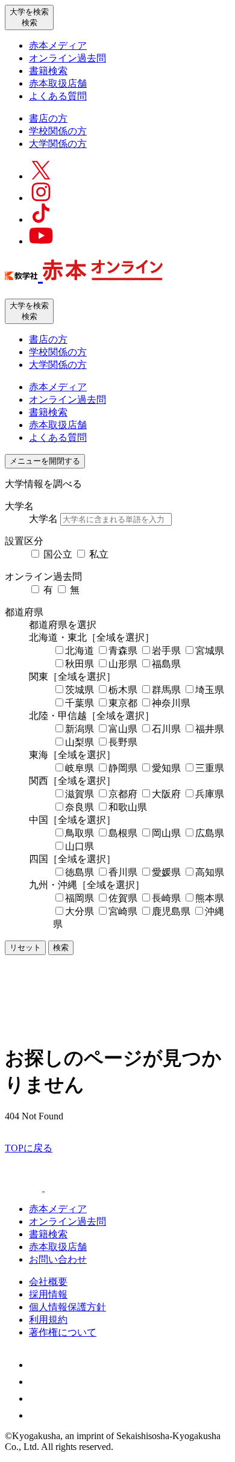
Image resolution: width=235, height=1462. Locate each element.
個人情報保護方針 (67, 1307)
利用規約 (48, 1319)
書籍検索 (48, 71)
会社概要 (48, 1282)
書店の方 (48, 118)
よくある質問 (58, 96)
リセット (25, 947)
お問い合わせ (58, 1259)
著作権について (62, 1332)
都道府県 (24, 612)
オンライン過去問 (67, 58)
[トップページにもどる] (84, 274)
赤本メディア (58, 45)
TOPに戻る (28, 1148)
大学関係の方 (58, 143)
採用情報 (48, 1294)
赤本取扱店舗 (58, 83)
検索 (61, 947)
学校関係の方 (58, 131)
